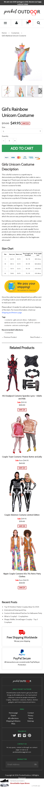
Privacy (30, 715)
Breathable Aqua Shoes (20, 783)
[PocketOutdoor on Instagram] (24, 736)
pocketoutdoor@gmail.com (22, 752)
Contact (31, 713)
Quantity (5, 136)
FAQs (13, 724)
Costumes (15, 33)
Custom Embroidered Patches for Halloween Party (23, 613)
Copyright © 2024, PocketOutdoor (18, 775)
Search (13, 715)
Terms (30, 718)
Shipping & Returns (13, 721)
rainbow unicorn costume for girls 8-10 (18, 322)
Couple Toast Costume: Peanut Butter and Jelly (22, 457)
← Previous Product (9, 337)
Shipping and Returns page (12, 312)
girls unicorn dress (20, 320)
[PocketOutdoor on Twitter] (14, 736)
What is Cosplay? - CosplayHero (16, 616)
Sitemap (30, 721)
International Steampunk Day (15, 610)
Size (3, 127)
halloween (32, 320)
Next (40, 91)
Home (4, 33)
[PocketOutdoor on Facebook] (19, 736)
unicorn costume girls (20, 325)
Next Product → (36, 337)
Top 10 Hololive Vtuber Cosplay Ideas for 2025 (21, 607)
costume (8, 320)
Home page (13, 713)
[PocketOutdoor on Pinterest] (29, 736)
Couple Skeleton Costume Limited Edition (22, 515)
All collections (13, 718)
